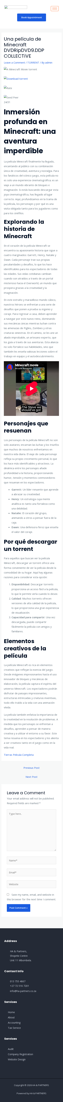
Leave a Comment (14, 62)
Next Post (31, 776)
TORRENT (33, 62)
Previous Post (31, 767)
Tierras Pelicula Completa (19, 754)
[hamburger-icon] (55, 8)
